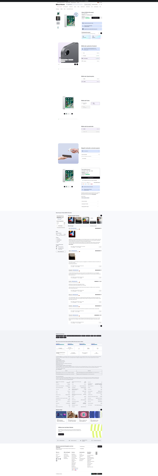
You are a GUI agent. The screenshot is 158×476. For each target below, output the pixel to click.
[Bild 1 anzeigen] (66, 114)
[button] (76, 14)
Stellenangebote (58, 456)
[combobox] (90, 155)
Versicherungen (74, 457)
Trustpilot (57, 457)
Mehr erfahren (94, 194)
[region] (92, 37)
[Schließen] (157, 1)
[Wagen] (101, 4)
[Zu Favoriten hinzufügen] (101, 18)
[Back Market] (60, 4)
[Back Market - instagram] (56, 459)
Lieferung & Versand (66, 456)
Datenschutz (89, 462)
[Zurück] (64, 113)
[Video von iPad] (58, 18)
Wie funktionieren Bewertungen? (61, 227)
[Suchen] (67, 4)
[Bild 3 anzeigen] (70, 114)
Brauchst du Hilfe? (95, 4)
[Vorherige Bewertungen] (99, 326)
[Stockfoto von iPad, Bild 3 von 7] (58, 27)
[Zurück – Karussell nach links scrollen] (99, 33)
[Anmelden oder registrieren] (99, 4)
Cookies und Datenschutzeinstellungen (90, 461)
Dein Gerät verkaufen (74, 458)
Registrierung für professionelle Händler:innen (74, 463)
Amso (88, 182)
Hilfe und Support (66, 455)
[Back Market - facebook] (60, 459)
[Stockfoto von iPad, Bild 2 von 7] (58, 23)
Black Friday (81, 460)
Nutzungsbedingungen (90, 455)
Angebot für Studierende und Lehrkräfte (74, 460)
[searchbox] (75, 4)
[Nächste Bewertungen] (101, 326)
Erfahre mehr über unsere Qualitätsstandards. (66, 379)
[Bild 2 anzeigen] (68, 114)
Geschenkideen (81, 459)
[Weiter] (72, 113)
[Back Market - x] (56, 460)
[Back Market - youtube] (58, 459)
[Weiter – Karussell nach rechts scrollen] (101, 33)
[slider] (56, 235)
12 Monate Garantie (74, 456)
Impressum (88, 465)
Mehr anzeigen (71, 244)
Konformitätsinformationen (97, 182)
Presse (57, 455)
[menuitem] (71, 7)
